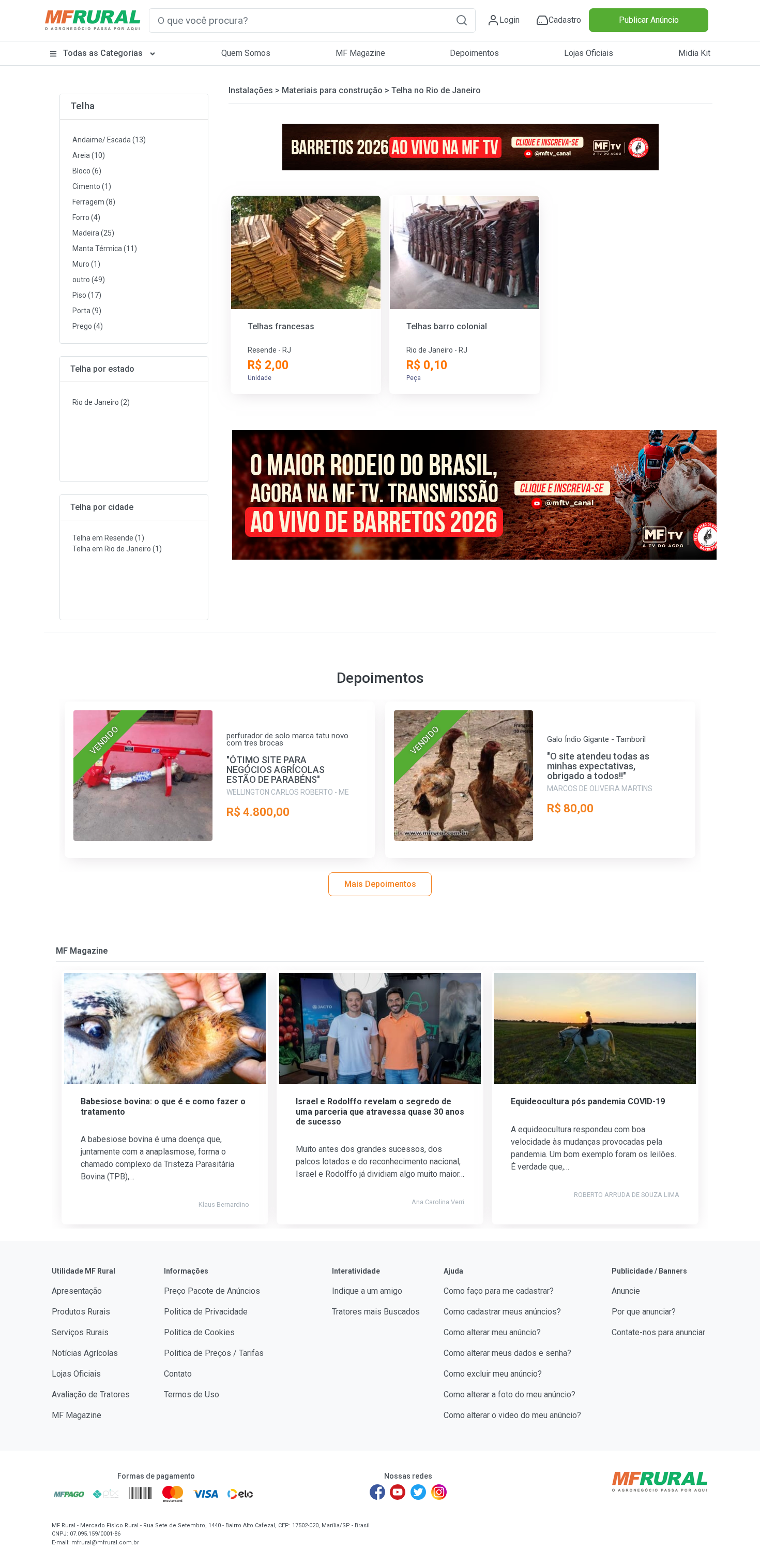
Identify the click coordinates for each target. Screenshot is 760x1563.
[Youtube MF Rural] (398, 1492)
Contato (178, 1374)
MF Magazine (360, 53)
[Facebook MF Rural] (377, 1492)
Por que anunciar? (644, 1312)
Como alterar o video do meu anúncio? (512, 1415)
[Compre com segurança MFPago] (69, 1493)
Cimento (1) (91, 186)
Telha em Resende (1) (108, 538)
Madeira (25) (93, 233)
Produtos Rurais (81, 1312)
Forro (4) (86, 217)
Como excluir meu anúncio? (493, 1374)
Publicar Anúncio (649, 20)
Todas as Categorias (103, 53)
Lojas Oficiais (588, 53)
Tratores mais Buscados (376, 1312)
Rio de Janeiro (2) (101, 402)
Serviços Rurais (80, 1332)
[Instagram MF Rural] (439, 1492)
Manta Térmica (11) (104, 248)
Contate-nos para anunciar (658, 1332)
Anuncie (626, 1291)
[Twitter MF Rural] (418, 1492)
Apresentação (77, 1291)
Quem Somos (245, 53)
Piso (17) (86, 295)
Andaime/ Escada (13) (109, 140)
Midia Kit (694, 53)
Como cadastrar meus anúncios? (502, 1312)
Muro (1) (86, 264)
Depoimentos (474, 53)
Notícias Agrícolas (85, 1353)
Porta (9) (86, 310)
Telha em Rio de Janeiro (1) (117, 549)
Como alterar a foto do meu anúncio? (509, 1394)
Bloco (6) (86, 171)
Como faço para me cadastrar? (499, 1291)
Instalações (251, 90)
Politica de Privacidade (206, 1312)
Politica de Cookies (199, 1332)
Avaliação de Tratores (91, 1394)
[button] (462, 20)
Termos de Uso (191, 1394)
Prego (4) (87, 326)
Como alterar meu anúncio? (492, 1332)
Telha (82, 106)
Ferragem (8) (93, 202)
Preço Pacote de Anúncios (212, 1291)
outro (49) (88, 279)
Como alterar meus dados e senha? (507, 1353)
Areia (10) (88, 155)
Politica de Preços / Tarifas (214, 1353)
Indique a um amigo (367, 1291)
